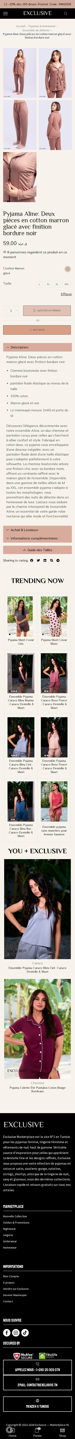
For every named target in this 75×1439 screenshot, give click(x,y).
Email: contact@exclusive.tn (37, 1385)
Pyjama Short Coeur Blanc (54, 641)
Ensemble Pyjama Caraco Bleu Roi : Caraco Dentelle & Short (21, 830)
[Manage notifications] (9, 1429)
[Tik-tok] (25, 1332)
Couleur (8, 268)
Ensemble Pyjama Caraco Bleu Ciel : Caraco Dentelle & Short (21, 766)
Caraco (37, 963)
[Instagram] (16, 1332)
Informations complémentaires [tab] (34, 538)
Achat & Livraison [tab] (24, 530)
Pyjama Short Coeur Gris (21, 641)
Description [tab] (19, 347)
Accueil (20, 26)
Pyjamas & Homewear (42, 26)
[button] (32, 560)
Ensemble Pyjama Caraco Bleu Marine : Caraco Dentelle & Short (21, 702)
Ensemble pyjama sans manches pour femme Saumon (54, 830)
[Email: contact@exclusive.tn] (37, 1379)
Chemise (37, 1083)
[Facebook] (6, 1332)
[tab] (37, 347)
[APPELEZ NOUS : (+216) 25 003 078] (37, 1364)
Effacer (66, 294)
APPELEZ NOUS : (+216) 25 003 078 (37, 1370)
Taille (7, 283)
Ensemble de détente (36, 30)
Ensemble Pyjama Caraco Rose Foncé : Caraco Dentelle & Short (54, 702)
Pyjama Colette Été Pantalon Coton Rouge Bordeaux (38, 1089)
